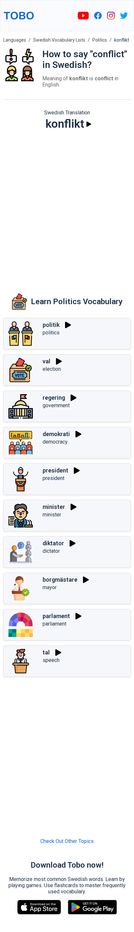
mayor (50, 587)
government (56, 405)
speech (51, 660)
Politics (99, 40)
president (55, 470)
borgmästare (60, 579)
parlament (56, 616)
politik (51, 324)
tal (46, 652)
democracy (55, 442)
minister (54, 506)
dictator (51, 551)
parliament (54, 624)
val (46, 361)
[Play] (88, 124)
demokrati (56, 434)
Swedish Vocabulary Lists (59, 40)
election (52, 369)
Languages (14, 40)
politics (51, 333)
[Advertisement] (67, 207)
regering (54, 397)
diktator (53, 543)
